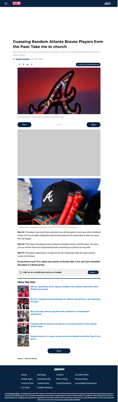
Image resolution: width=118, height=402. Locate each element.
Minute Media (15, 393)
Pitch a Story (62, 379)
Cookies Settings (45, 387)
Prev (24, 124)
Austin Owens (23, 59)
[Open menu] (6, 3)
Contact (59, 374)
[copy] (31, 64)
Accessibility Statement (86, 383)
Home (20, 359)
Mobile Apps (27, 379)
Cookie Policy (43, 383)
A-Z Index (25, 387)
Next (93, 124)
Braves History (31, 359)
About (24, 374)
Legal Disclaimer (63, 383)
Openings (41, 374)
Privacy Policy (81, 379)
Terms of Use (27, 383)
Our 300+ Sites (81, 374)
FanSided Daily (44, 379)
